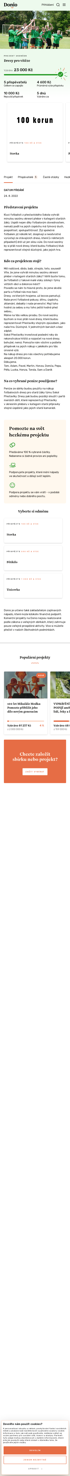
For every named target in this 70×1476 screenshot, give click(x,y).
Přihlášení (48, 4)
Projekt (8, 177)
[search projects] (58, 5)
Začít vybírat (35, 772)
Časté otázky (51, 177)
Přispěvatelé (27, 177)
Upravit (33, 1469)
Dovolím (35, 1450)
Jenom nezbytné (35, 1460)
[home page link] (10, 5)
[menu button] (64, 4)
